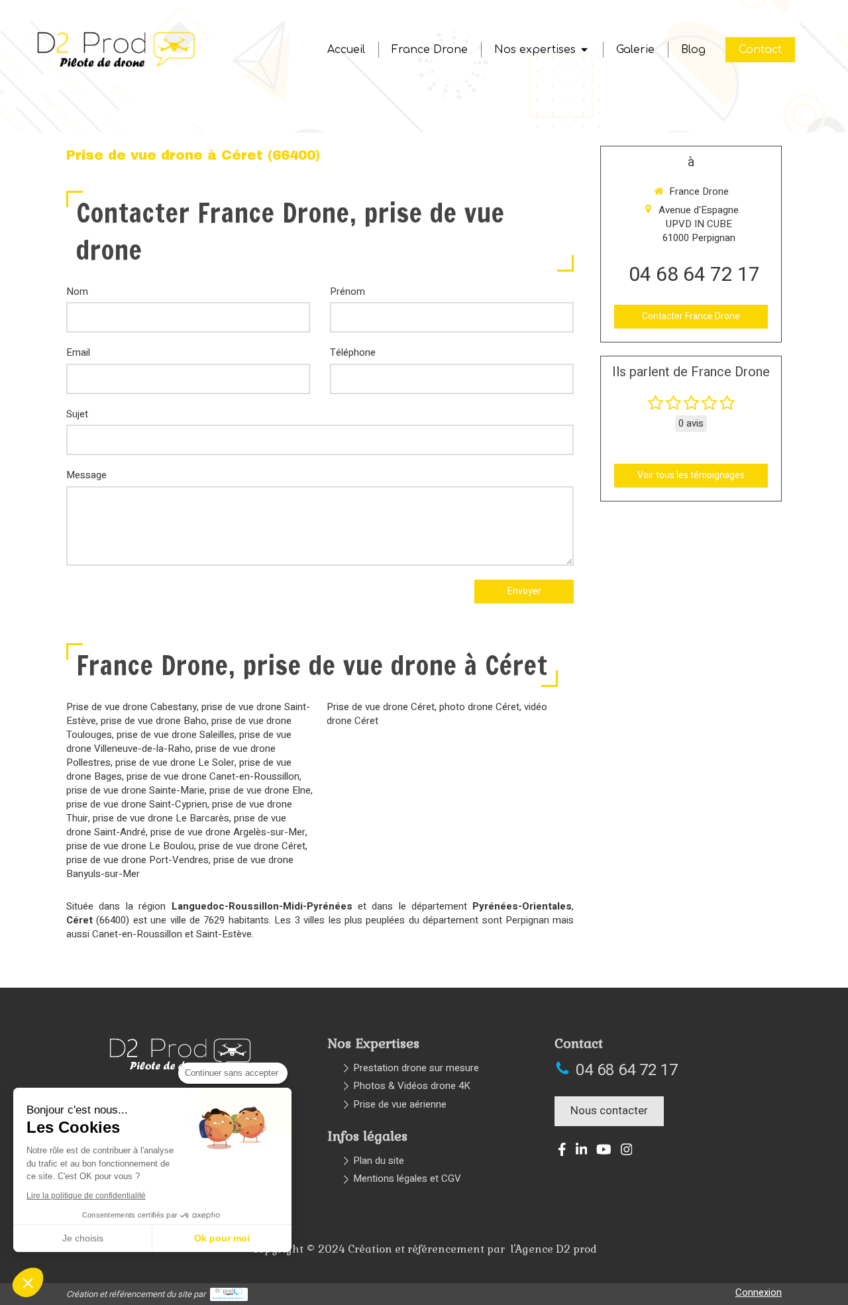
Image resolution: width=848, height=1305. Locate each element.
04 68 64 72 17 (694, 274)
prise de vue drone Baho (154, 720)
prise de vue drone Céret (252, 846)
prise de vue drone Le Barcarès (161, 818)
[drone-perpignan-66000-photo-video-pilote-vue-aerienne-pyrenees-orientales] (116, 67)
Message (86, 475)
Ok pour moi (222, 1238)
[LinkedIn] (582, 1152)
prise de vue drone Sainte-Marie (135, 790)
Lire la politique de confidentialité (86, 1195)
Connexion (758, 1292)
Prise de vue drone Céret (381, 707)
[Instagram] (627, 1152)
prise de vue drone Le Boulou (130, 846)
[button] (28, 1282)
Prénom (347, 292)
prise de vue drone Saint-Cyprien (136, 804)
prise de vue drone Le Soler (175, 762)
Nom (77, 292)
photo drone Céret (479, 707)
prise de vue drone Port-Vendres (137, 860)
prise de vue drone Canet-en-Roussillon (213, 776)
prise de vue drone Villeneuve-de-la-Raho (179, 741)
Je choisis (82, 1238)
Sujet (77, 414)
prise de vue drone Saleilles (176, 734)
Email (78, 353)
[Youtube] (603, 1152)
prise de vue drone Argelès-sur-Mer (227, 832)
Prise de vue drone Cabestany (131, 707)
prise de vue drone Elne (260, 790)
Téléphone (353, 353)
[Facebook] (562, 1152)
